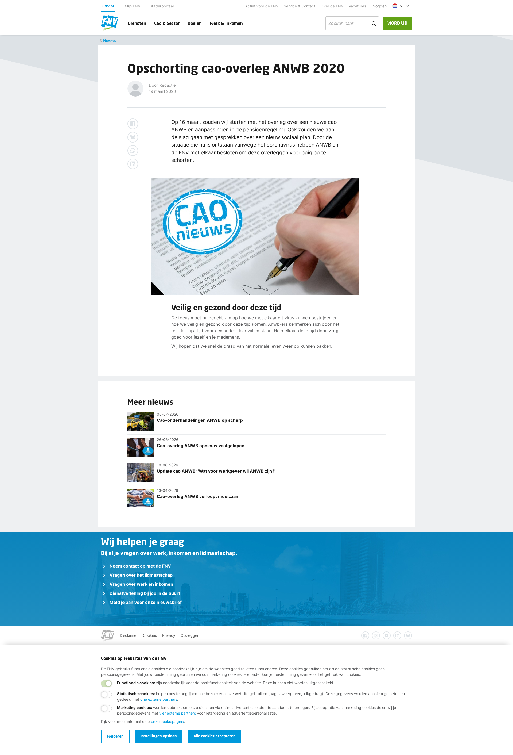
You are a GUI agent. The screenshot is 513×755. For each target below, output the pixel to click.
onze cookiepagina (167, 721)
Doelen (195, 23)
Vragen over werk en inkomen (141, 584)
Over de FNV (332, 6)
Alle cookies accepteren (214, 736)
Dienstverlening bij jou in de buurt (145, 593)
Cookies (150, 635)
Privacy (168, 635)
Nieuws (109, 40)
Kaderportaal (162, 6)
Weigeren (115, 736)
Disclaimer (129, 635)
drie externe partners (158, 699)
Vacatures (357, 6)
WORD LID (397, 22)
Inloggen (379, 6)
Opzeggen (190, 635)
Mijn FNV (132, 6)
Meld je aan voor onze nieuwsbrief (146, 602)
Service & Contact (299, 6)
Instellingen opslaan (159, 736)
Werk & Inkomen (226, 23)
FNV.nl (108, 6)
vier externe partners (177, 713)
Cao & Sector (167, 23)
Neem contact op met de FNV (140, 566)
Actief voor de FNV (261, 6)
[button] (400, 5)
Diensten (137, 23)
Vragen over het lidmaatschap (141, 575)
